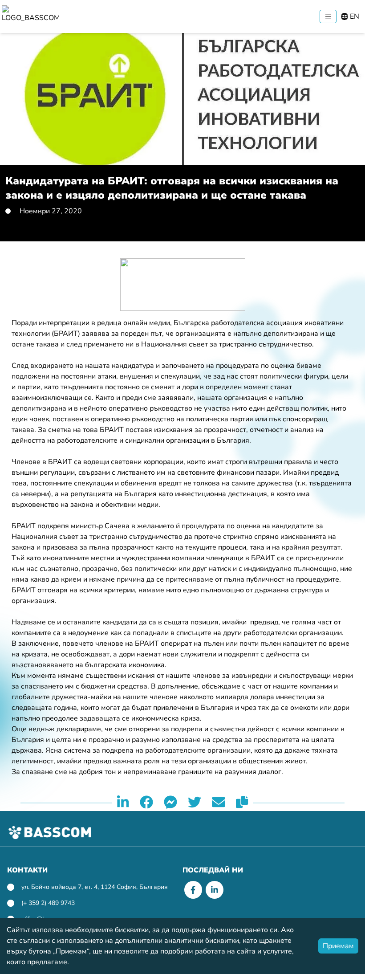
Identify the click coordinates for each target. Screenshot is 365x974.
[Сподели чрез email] (218, 803)
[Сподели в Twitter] (194, 803)
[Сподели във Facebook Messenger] (170, 803)
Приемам (338, 946)
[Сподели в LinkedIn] (123, 803)
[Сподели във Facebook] (146, 803)
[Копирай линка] (242, 803)
